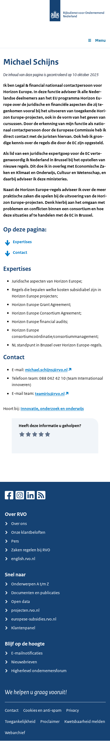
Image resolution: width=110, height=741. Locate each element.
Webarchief (15, 732)
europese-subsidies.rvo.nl (33, 619)
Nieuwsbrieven (24, 661)
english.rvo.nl (23, 558)
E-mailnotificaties (26, 653)
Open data (20, 601)
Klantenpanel (23, 627)
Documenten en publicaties (35, 592)
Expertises (22, 241)
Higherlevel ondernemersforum (38, 670)
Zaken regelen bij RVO (30, 549)
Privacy (72, 710)
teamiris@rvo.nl (50, 393)
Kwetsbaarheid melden (84, 721)
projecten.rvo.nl (25, 610)
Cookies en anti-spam (42, 710)
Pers (15, 541)
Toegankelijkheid (20, 721)
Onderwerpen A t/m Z (30, 583)
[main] (55, 265)
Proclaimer (50, 721)
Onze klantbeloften (28, 532)
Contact (20, 252)
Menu (100, 40)
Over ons (19, 523)
